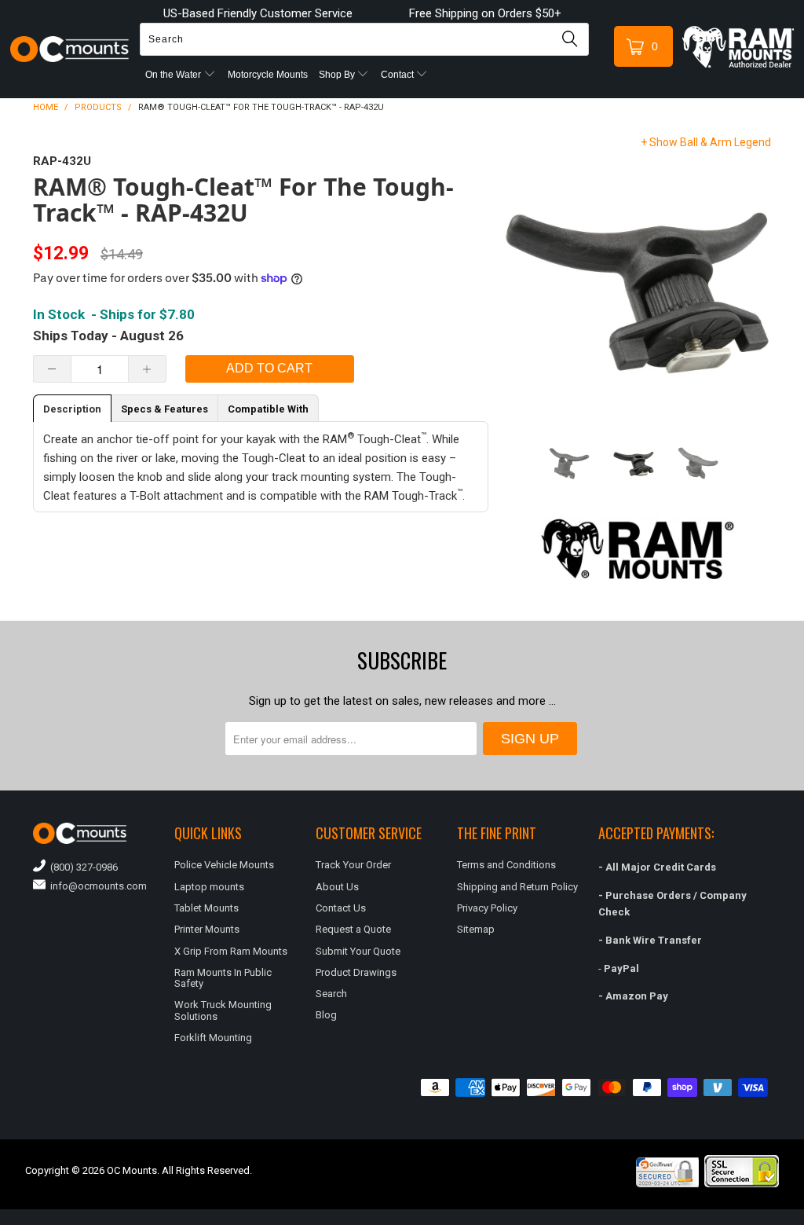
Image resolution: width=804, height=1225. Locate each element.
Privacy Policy (487, 908)
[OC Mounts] (70, 49)
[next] (756, 285)
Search (331, 993)
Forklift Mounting (213, 1037)
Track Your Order (353, 865)
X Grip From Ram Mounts (230, 951)
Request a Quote (353, 929)
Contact (398, 74)
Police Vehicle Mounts (224, 865)
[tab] (72, 408)
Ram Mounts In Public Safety (223, 977)
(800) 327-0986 (82, 867)
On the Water (174, 74)
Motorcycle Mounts (268, 74)
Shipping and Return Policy (517, 887)
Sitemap (476, 929)
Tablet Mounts (206, 908)
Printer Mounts (206, 929)
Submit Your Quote (358, 951)
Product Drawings (356, 972)
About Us (337, 887)
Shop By (338, 74)
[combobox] (364, 39)
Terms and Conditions (506, 865)
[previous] (519, 285)
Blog (326, 1015)
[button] (803, 1218)
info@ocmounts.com (96, 886)
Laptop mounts (209, 887)
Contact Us (341, 908)
